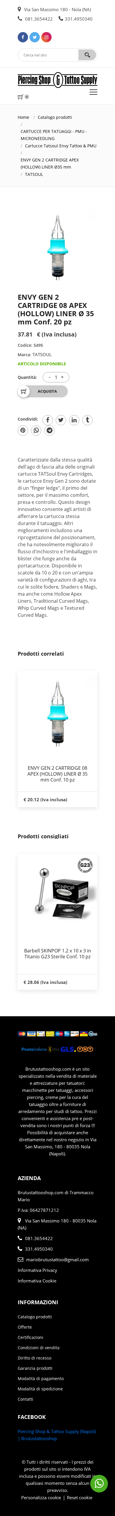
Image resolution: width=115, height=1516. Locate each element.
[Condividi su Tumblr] (87, 420)
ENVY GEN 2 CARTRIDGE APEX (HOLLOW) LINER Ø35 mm (50, 163)
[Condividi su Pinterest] (23, 430)
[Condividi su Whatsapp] (36, 430)
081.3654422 (38, 19)
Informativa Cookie (37, 1281)
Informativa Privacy (37, 1270)
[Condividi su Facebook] (47, 420)
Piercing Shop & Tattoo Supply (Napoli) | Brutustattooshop (57, 1434)
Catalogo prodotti (55, 117)
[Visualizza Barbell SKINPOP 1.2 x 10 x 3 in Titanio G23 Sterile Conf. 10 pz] (57, 893)
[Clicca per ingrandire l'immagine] (57, 244)
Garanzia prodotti (35, 1368)
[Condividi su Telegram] (49, 430)
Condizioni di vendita (39, 1347)
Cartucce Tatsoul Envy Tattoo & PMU (60, 146)
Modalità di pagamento (41, 1378)
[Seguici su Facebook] (23, 37)
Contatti (25, 1399)
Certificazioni (30, 1337)
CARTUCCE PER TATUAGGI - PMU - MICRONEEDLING (54, 135)
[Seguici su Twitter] (34, 37)
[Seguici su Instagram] (46, 37)
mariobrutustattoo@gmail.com (57, 1259)
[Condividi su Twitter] (61, 420)
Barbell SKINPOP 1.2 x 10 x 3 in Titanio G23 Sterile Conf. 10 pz (57, 953)
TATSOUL (34, 174)
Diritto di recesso (34, 1358)
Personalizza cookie (41, 1497)
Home (23, 117)
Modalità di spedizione (40, 1389)
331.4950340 (79, 19)
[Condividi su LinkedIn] (74, 420)
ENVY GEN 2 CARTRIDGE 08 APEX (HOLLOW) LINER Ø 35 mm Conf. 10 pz (57, 774)
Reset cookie (79, 1497)
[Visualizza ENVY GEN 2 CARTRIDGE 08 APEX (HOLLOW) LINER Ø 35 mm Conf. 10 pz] (57, 710)
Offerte (25, 1327)
